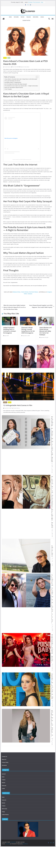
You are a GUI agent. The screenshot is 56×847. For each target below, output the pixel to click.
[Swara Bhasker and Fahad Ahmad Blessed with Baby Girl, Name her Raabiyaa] (46, 317)
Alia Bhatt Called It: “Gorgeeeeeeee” (13, 82)
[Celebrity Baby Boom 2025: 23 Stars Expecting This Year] (26, 727)
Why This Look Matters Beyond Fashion (14, 87)
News (10, 17)
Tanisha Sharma (7, 66)
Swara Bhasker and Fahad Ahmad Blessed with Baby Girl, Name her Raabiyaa (45, 331)
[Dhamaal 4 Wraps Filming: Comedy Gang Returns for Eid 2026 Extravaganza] (28, 317)
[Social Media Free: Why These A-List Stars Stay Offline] (26, 690)
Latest (5, 57)
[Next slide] (53, 356)
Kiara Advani (26, 66)
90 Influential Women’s (52, 551)
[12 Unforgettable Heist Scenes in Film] (28, 386)
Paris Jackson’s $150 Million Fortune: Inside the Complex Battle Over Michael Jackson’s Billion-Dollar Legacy (52, 502)
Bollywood (22, 66)
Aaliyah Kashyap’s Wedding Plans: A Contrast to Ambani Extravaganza (9, 330)
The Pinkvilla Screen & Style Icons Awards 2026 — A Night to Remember (21, 85)
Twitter (25, 293)
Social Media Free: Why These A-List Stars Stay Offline (52, 686)
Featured (16, 17)
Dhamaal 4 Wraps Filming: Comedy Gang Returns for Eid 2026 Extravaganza (28, 330)
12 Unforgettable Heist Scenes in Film (17, 405)
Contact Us (4, 756)
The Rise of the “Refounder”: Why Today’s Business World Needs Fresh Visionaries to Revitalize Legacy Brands (52, 439)
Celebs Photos (26, 20)
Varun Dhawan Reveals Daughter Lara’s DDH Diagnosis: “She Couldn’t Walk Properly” (40, 306)
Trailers (28, 17)
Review (22, 17)
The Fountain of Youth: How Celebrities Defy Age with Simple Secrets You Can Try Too (52, 598)
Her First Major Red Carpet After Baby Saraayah (16, 84)
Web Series (35, 17)
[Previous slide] (2, 356)
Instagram (49, 292)
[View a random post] (52, 18)
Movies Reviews (25, 292)
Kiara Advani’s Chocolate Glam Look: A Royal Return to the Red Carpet (21, 79)
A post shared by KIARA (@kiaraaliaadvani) (21, 159)
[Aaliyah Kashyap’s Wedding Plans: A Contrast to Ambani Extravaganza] (10, 317)
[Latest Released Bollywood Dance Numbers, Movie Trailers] (26, 652)
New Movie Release (33, 292)
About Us (4, 759)
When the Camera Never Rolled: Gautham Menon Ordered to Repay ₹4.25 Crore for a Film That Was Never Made (15, 307)
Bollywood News (16, 292)
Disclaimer (4, 765)
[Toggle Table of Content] (36, 77)
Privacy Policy (5, 762)
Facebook (30, 293)
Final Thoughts (8, 89)
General (5, 402)
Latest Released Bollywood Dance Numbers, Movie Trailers (52, 648)
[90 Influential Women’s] (26, 556)
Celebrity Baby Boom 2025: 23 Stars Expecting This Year (52, 723)
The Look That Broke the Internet (12, 80)
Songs (42, 17)
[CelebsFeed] (3, 18)
